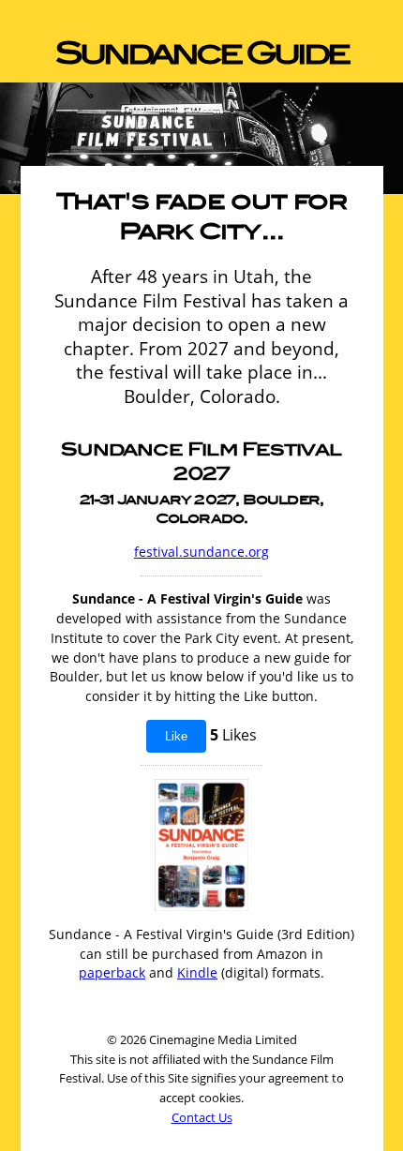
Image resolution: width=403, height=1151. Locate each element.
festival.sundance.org (201, 552)
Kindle (197, 972)
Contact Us (202, 1117)
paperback (112, 972)
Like (176, 736)
